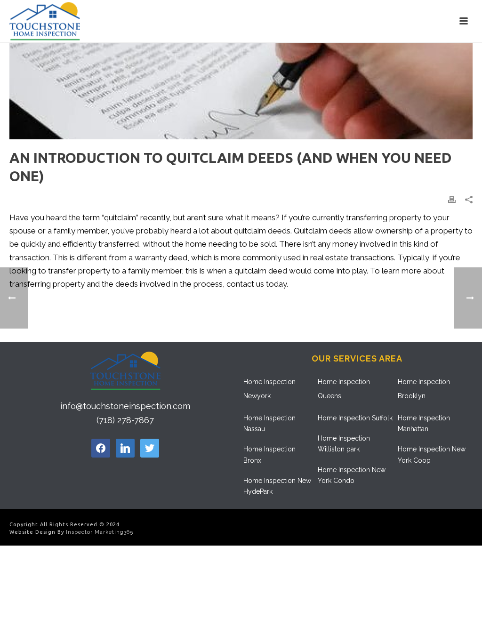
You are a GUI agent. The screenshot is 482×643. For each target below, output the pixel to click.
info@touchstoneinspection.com (125, 406)
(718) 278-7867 (125, 420)
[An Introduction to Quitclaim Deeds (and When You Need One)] (241, 91)
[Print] (452, 199)
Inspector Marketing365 (99, 532)
